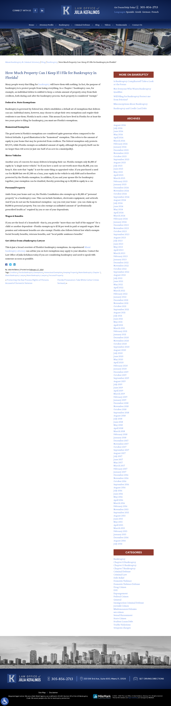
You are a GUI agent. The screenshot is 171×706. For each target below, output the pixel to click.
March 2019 (119, 393)
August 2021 (119, 312)
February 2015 (120, 531)
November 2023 (121, 228)
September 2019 (121, 378)
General (117, 599)
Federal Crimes (121, 596)
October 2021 (120, 306)
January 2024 (120, 222)
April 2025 (118, 175)
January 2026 (120, 146)
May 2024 (118, 209)
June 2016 (118, 493)
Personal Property (56, 275)
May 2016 (118, 496)
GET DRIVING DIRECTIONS (151, 678)
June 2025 (118, 168)
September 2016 (121, 484)
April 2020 (119, 362)
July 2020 (118, 353)
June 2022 (118, 281)
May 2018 (118, 425)
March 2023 (119, 253)
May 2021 (118, 321)
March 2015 (119, 528)
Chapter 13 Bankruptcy (125, 565)
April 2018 (118, 428)
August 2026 (120, 125)
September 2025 (121, 159)
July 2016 (118, 490)
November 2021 (121, 303)
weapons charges (122, 627)
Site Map (42, 692)
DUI (116, 590)
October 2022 (120, 268)
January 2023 (120, 259)
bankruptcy (44, 84)
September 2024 (121, 197)
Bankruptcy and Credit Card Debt (130, 108)
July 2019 (118, 384)
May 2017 (118, 462)
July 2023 (118, 240)
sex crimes (119, 612)
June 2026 (118, 131)
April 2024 (118, 212)
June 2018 (118, 422)
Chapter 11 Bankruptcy (125, 562)
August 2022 (120, 275)
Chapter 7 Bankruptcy (124, 568)
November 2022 (121, 265)
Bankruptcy (64, 25)
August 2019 (120, 381)
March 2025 (119, 178)
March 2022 (119, 290)
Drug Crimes (120, 587)
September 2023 (121, 234)
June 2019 (118, 387)
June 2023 (118, 243)
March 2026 (119, 140)
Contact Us (137, 25)
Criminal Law (120, 574)
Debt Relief (119, 577)
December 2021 (121, 300)
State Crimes (120, 618)
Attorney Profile (47, 25)
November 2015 (121, 509)
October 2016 (120, 481)
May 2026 (118, 134)
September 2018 (121, 412)
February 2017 (120, 468)
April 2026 (118, 137)
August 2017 (119, 453)
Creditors (14, 272)
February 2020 (121, 365)
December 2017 (121, 440)
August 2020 (120, 350)
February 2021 (120, 331)
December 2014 (121, 537)
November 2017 (121, 443)
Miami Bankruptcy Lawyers (37, 275)
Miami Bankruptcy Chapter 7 (89, 272)
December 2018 (121, 403)
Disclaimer (53, 692)
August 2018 (120, 415)
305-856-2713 (149, 7)
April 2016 (118, 500)
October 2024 (120, 193)
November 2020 (121, 340)
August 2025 (120, 162)
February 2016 (120, 506)
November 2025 (121, 153)
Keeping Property (70, 272)
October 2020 (120, 343)
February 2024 (121, 218)
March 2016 (119, 503)
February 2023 (121, 256)
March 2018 (119, 431)
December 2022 (121, 262)
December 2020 (121, 337)
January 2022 (120, 296)
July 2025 (118, 165)
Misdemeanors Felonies (125, 609)
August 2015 (120, 515)
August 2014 (120, 540)
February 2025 (121, 181)
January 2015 (120, 534)
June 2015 (118, 518)
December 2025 (121, 150)
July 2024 (118, 203)
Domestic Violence (123, 580)
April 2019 (118, 390)
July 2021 (118, 315)
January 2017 (120, 471)
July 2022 (118, 278)
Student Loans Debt (123, 621)
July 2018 (118, 418)
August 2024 (120, 200)
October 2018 (120, 409)
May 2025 (118, 172)
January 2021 (120, 334)
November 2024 (121, 190)
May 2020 (118, 359)
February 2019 (120, 397)
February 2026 (121, 143)
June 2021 (118, 318)
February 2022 (120, 293)
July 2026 (118, 128)
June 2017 (118, 459)
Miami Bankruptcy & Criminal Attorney (22, 62)
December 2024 (121, 187)
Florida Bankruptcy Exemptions (30, 272)
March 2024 (119, 215)
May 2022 (118, 284)
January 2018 (120, 437)
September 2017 (121, 450)
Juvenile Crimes (121, 605)
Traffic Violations (122, 624)
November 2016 (121, 478)
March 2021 (119, 328)
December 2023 (121, 225)
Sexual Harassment (123, 615)
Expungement (121, 593)
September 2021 (121, 309)
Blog (97, 25)
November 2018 (121, 406)
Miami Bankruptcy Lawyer (15, 275)
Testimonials (121, 25)
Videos (107, 25)
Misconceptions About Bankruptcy (131, 104)
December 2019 (121, 372)
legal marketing (133, 697)
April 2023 (118, 250)
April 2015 (118, 525)
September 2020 (121, 346)
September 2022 (121, 272)
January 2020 (120, 368)
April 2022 (118, 287)
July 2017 (118, 456)
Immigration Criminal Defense (129, 602)
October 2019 (120, 375)
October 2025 (120, 156)
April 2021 (118, 325)
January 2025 (120, 184)
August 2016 (120, 487)
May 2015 (118, 521)
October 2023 (120, 231)
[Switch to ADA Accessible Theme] (5, 701)
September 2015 (121, 512)
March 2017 (119, 465)
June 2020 (118, 356)
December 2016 (121, 475)
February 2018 (120, 434)
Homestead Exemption (53, 272)
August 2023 (120, 237)
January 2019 (120, 400)
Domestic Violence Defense (127, 584)
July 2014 (118, 543)
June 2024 (118, 206)
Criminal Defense (82, 25)
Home (31, 25)
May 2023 (118, 247)
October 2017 (120, 447)
